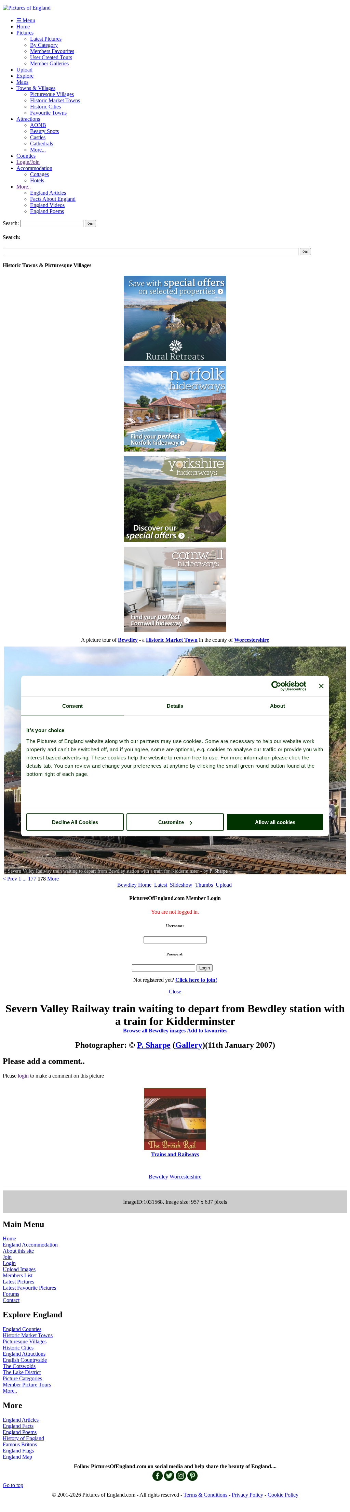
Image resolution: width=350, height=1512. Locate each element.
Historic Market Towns (55, 100)
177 (32, 879)
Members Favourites (52, 51)
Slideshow (181, 885)
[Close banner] (321, 686)
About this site (18, 1251)
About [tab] (277, 706)
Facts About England (53, 199)
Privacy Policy (247, 1495)
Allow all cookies (275, 822)
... (25, 879)
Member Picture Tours (27, 1384)
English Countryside (25, 1360)
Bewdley (158, 1176)
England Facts (18, 1426)
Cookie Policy (283, 1495)
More (53, 879)
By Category (44, 45)
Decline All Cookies (75, 822)
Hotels (37, 180)
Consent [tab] (72, 706)
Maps (22, 82)
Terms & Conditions (205, 1495)
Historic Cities (45, 106)
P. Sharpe (219, 871)
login (23, 1076)
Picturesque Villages (52, 94)
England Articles (48, 193)
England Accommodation (30, 1245)
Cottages (39, 174)
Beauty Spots (44, 131)
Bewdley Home (134, 885)
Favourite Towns (48, 113)
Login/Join (28, 162)
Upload (24, 70)
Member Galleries (49, 63)
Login (9, 1263)
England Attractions (24, 1354)
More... (38, 150)
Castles (37, 137)
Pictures (24, 33)
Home (23, 26)
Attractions (28, 119)
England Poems (47, 211)
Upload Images (19, 1269)
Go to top (13, 1485)
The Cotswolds (19, 1366)
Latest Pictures (46, 39)
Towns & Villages (35, 88)
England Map (17, 1457)
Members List (17, 1275)
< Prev (10, 879)
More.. (23, 187)
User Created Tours (51, 57)
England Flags (18, 1451)
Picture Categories (22, 1378)
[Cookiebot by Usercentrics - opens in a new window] (276, 686)
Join (7, 1257)
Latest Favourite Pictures (29, 1288)
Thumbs (204, 885)
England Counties (22, 1329)
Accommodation (34, 168)
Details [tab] (175, 706)
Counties (26, 156)
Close (175, 991)
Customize (171, 822)
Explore (24, 76)
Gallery (188, 1045)
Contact (11, 1300)
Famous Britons (20, 1444)
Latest (160, 885)
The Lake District (22, 1372)
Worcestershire (185, 1176)
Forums (11, 1294)
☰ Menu (25, 20)
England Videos (47, 205)
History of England (23, 1438)
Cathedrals (41, 143)
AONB (38, 125)
